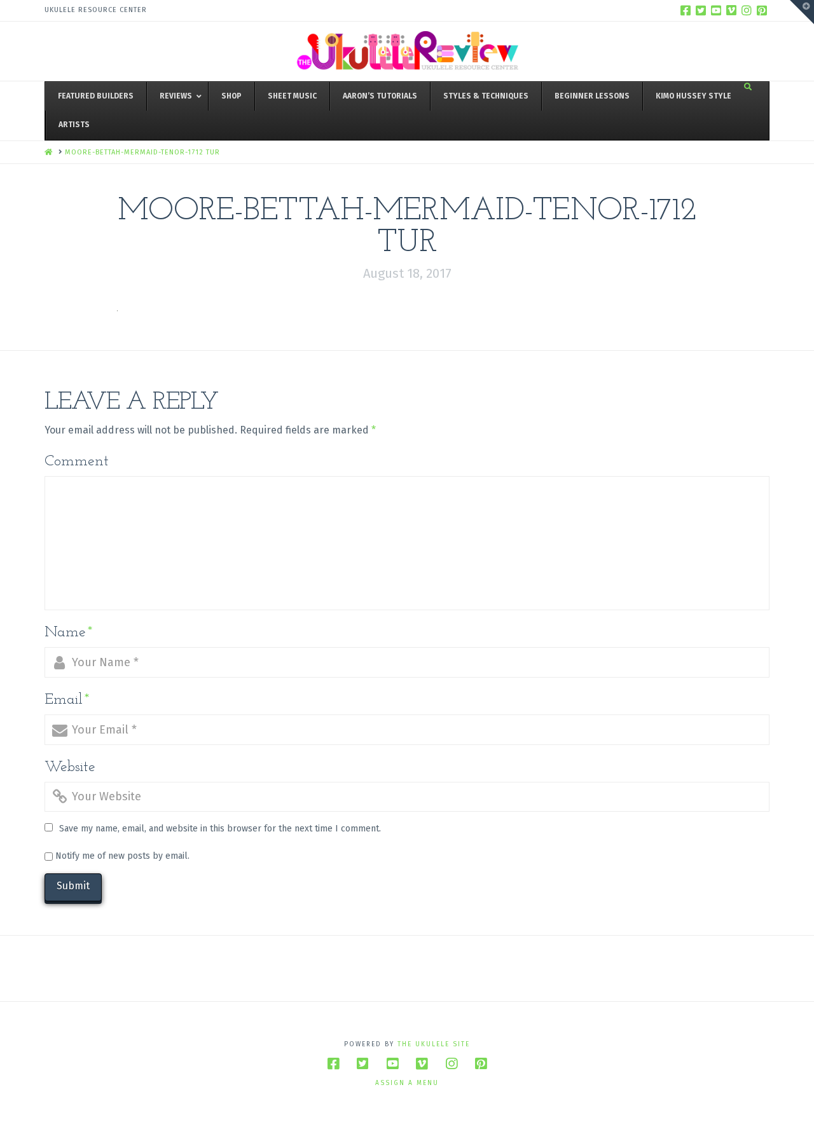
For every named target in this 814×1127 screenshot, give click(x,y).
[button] (802, 12)
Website (70, 767)
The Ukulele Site (433, 1044)
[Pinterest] (761, 10)
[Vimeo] (731, 10)
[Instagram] (746, 10)
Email (67, 699)
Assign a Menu (407, 1083)
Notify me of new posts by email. (122, 855)
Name (69, 632)
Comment (77, 461)
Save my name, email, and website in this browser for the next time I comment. (220, 828)
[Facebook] (685, 10)
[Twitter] (700, 10)
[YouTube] (716, 10)
